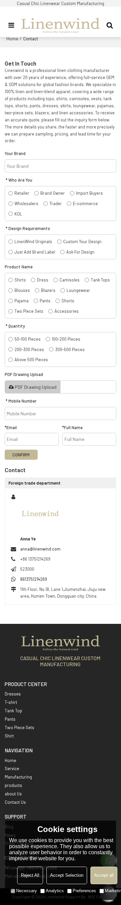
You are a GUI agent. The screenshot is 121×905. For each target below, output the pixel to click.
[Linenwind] (60, 25)
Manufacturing (18, 777)
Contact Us (15, 802)
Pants (10, 719)
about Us (13, 793)
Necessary (26, 890)
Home (12, 38)
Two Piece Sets (19, 727)
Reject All (30, 875)
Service (12, 768)
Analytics (55, 890)
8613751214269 (33, 579)
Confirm (21, 454)
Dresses (13, 693)
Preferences (84, 890)
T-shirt (11, 702)
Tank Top (13, 710)
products (13, 785)
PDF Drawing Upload (35, 387)
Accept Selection (66, 875)
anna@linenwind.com (40, 549)
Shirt (9, 736)
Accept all (104, 875)
